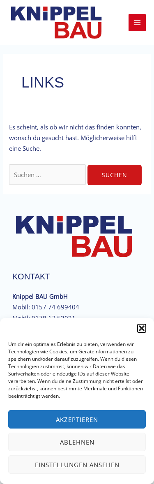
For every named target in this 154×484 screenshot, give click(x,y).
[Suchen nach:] (48, 175)
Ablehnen (77, 442)
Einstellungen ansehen (77, 465)
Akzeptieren (77, 419)
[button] (142, 328)
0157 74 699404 (55, 307)
